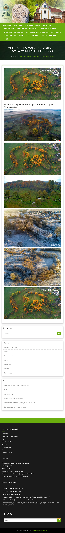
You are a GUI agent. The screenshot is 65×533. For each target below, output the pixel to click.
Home (13, 56)
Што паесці (18, 25)
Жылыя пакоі (9, 28)
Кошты (37, 25)
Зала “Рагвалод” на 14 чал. (14, 32)
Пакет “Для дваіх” (10, 35)
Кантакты (52, 35)
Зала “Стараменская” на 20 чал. (37, 32)
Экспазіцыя (7, 25)
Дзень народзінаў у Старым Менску (15, 407)
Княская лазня (21, 28)
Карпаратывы (56, 32)
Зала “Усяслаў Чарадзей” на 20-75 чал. (42, 28)
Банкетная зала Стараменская (14, 398)
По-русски (30, 35)
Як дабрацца (46, 25)
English (21, 35)
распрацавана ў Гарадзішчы (40, 530)
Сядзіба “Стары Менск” (11, 347)
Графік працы (29, 25)
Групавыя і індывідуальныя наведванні (16, 385)
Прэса (37, 35)
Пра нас (44, 35)
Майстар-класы (9, 390)
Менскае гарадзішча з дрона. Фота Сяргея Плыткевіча (35, 56)
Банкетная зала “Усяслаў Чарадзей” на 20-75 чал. (19, 402)
